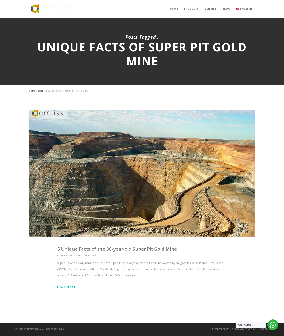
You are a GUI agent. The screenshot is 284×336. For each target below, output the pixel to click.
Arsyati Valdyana (71, 255)
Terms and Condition (244, 329)
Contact (265, 329)
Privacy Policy (220, 329)
